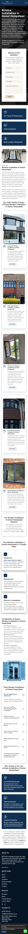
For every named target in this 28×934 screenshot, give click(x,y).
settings (12, 929)
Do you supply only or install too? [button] (10, 695)
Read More (5, 867)
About (4, 877)
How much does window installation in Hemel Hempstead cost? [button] (11, 755)
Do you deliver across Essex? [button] (10, 724)
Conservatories (6, 899)
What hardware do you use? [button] (11, 739)
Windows (4, 894)
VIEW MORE (12, 264)
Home (3, 875)
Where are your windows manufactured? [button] (11, 717)
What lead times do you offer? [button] (11, 746)
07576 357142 (6, 912)
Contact (4, 886)
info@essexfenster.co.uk (9, 914)
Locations (5, 879)
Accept (4, 931)
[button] (26, 3)
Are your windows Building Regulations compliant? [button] (10, 708)
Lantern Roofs (6, 901)
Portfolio (4, 884)
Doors (3, 897)
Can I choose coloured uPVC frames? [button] (11, 732)
